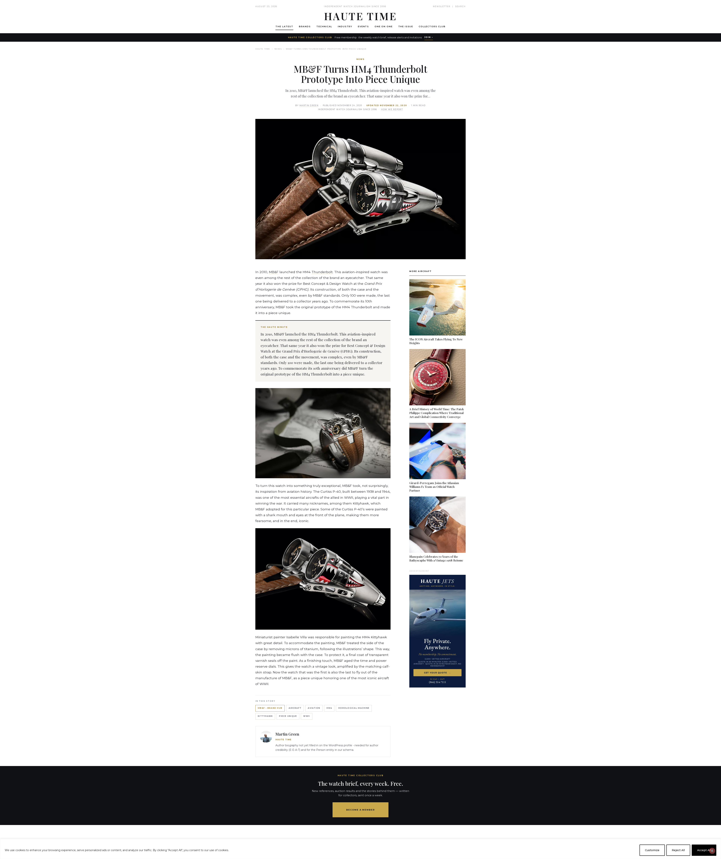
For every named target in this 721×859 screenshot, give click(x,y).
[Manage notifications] (712, 851)
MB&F (273, 272)
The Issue (405, 26)
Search (460, 6)
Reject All (678, 850)
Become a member (360, 809)
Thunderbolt (322, 272)
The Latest (284, 26)
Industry (345, 26)
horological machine (353, 708)
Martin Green (309, 105)
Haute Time (262, 49)
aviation (314, 708)
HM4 (329, 708)
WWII (306, 716)
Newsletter (441, 6)
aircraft (295, 708)
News (278, 49)
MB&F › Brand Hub (270, 708)
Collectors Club (432, 26)
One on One (383, 26)
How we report (392, 109)
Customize (652, 850)
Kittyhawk (265, 716)
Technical (324, 26)
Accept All (704, 850)
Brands (305, 26)
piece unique (288, 716)
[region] (360, 849)
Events (363, 26)
